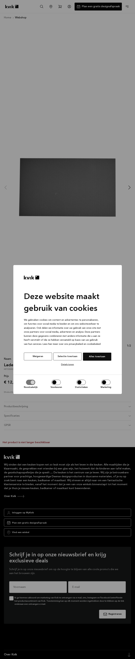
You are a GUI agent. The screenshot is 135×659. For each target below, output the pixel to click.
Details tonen (67, 364)
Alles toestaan (97, 356)
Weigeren (38, 356)
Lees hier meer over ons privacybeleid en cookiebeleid (72, 344)
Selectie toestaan (67, 356)
